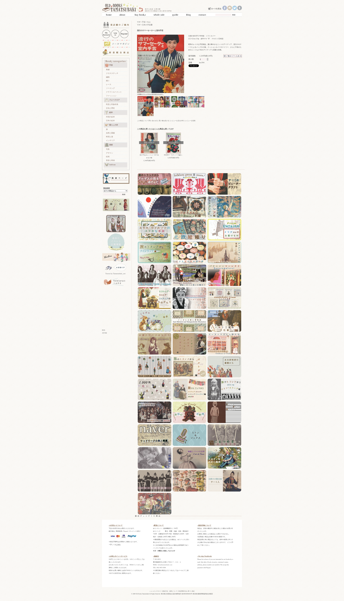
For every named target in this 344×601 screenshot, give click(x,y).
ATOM (104, 333)
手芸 (111, 65)
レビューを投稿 (190, 120)
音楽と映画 (110, 160)
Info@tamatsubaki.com (165, 565)
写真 (108, 149)
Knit (148, 22)
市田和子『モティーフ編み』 (173, 155)
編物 (108, 77)
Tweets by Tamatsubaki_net (115, 274)
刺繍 (108, 70)
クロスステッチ (112, 73)
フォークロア (114, 100)
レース (108, 84)
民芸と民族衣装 (112, 104)
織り (108, 81)
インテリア (110, 140)
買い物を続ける (164, 120)
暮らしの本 (113, 125)
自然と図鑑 (110, 133)
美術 (111, 145)
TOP (138, 22)
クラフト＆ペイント (114, 92)
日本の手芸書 (147, 25)
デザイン (109, 153)
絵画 (108, 157)
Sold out (112, 165)
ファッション (111, 96)
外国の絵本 (110, 117)
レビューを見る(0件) (177, 120)
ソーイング (110, 88)
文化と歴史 (110, 108)
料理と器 (109, 137)
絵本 (111, 112)
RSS (103, 330)
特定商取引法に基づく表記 (186, 591)
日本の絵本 (110, 121)
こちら (118, 544)
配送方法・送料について (170, 591)
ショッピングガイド (155, 591)
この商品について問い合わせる (147, 120)
